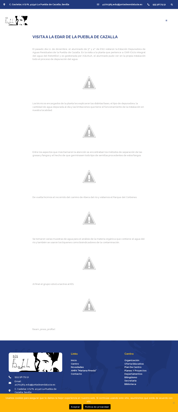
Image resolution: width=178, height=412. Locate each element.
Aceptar (75, 406)
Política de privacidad (97, 406)
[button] (172, 4)
